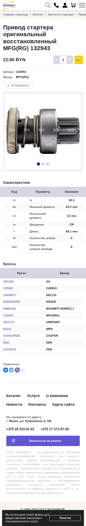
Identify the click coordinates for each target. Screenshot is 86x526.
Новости (14, 404)
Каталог (13, 396)
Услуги (33, 396)
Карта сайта (63, 404)
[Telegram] (11, 369)
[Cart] (73, 5)
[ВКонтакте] (5, 369)
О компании (57, 396)
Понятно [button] (65, 518)
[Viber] (17, 369)
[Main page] (9, 5)
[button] (48, 5)
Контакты (37, 404)
